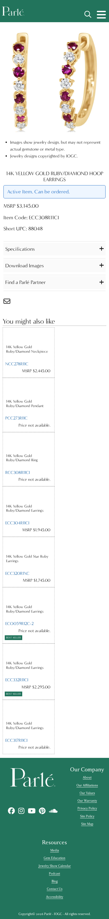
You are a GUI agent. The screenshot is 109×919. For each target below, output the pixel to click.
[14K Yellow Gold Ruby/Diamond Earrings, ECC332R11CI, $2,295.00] (28, 652)
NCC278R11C (16, 363)
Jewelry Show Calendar (54, 866)
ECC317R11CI (16, 740)
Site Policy (87, 816)
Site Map (87, 824)
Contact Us (54, 889)
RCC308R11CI (17, 472)
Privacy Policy (87, 808)
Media (54, 850)
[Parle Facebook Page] (11, 811)
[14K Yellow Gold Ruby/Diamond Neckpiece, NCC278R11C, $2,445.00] (28, 336)
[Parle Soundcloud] (53, 811)
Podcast (54, 873)
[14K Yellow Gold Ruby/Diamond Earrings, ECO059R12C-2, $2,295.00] (28, 596)
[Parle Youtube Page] (31, 811)
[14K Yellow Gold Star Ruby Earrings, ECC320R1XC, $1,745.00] (28, 546)
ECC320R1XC (17, 573)
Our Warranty (87, 801)
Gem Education (54, 858)
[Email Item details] (9, 303)
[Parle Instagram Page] (21, 811)
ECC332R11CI (16, 679)
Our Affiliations (87, 785)
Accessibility (54, 897)
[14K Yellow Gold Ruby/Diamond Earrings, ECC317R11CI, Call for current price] (28, 711)
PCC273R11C (16, 418)
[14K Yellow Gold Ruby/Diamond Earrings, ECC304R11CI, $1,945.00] (28, 495)
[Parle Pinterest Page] (42, 811)
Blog (55, 881)
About (87, 777)
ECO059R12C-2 (19, 623)
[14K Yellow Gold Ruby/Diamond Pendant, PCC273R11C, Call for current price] (28, 388)
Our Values (87, 793)
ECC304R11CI (17, 522)
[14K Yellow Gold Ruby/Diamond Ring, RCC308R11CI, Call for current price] (28, 443)
